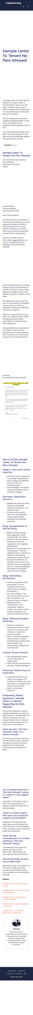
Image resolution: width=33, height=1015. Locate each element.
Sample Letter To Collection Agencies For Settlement (13, 912)
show (14, 145)
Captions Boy (13, 3)
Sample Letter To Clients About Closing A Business (14, 898)
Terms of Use (11, 974)
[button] (23, 6)
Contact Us (21, 971)
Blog (25, 974)
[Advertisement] (16, 31)
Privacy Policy (12, 971)
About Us (19, 974)
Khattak (16, 929)
